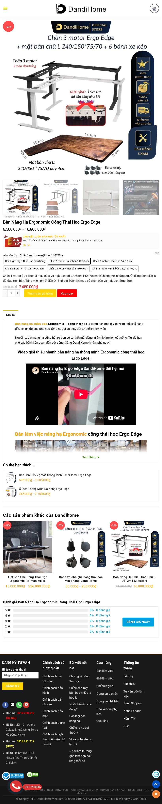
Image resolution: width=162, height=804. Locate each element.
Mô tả (10, 315)
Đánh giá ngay (138, 622)
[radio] (25, 261)
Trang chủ (8, 216)
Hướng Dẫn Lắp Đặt (112, 790)
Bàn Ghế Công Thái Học (31, 216)
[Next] (150, 98)
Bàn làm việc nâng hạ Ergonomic (51, 434)
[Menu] (5, 8)
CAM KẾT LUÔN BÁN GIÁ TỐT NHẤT (44, 236)
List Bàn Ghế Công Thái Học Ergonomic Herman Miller (27, 579)
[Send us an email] (12, 705)
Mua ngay (67, 293)
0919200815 (33, 787)
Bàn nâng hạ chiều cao (31, 324)
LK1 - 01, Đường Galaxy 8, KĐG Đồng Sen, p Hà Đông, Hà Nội (22, 729)
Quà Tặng (61, 790)
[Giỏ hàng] (154, 8)
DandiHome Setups (140, 790)
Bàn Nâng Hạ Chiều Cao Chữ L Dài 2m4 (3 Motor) (134, 579)
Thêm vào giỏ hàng (40, 293)
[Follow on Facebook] (5, 705)
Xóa (157, 253)
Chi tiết (26, 245)
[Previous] (11, 98)
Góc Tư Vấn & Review (84, 790)
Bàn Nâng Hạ (56, 216)
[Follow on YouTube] (26, 705)
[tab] (10, 315)
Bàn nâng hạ (10, 255)
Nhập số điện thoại (14, 669)
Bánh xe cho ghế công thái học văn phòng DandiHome (81, 579)
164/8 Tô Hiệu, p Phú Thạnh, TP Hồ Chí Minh (21, 757)
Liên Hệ (81, 793)
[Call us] (19, 705)
